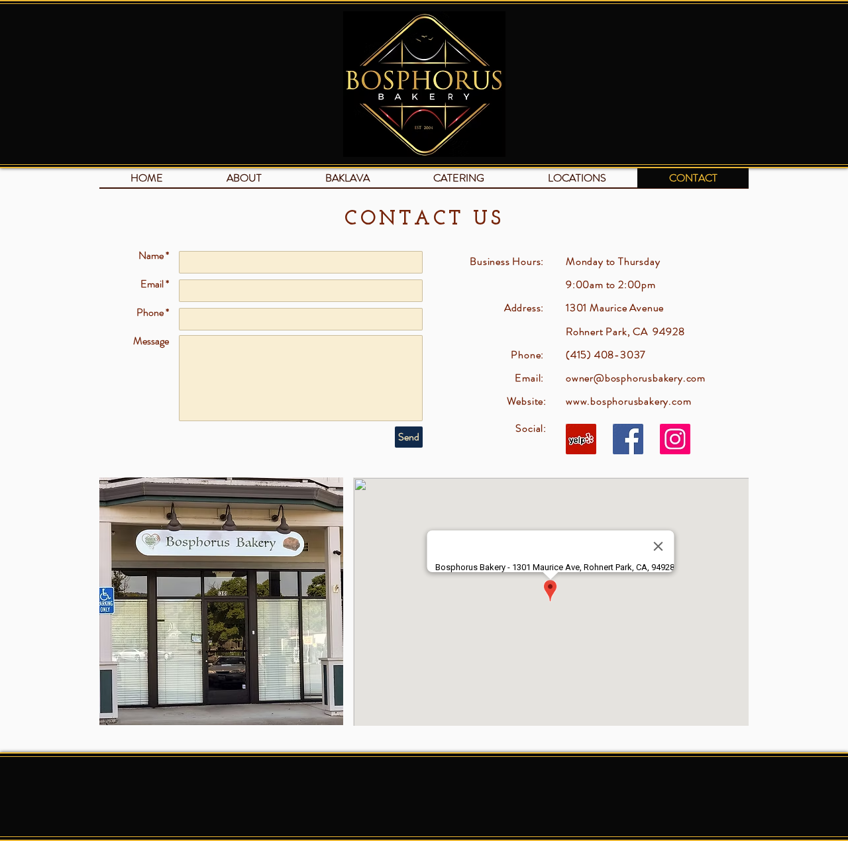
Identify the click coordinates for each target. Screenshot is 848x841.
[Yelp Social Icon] (581, 439)
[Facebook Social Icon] (628, 439)
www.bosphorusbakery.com (628, 401)
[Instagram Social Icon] (675, 439)
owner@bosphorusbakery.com (636, 377)
